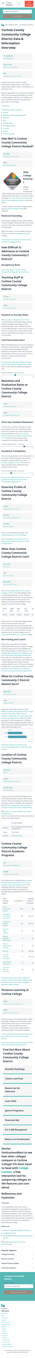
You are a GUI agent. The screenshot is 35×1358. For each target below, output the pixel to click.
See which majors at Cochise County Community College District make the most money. (16, 747)
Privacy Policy (6, 1342)
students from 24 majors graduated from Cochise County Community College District (16, 882)
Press (2, 1315)
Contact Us (4, 1318)
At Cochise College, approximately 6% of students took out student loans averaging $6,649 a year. (17, 653)
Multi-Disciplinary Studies (6, 909)
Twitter (4, 1331)
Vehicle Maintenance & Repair (7, 946)
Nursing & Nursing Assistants (6, 969)
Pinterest (4, 1333)
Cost (4, 120)
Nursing (5, 951)
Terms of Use (5, 1340)
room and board (22, 635)
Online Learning (8, 134)
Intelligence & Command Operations (7, 916)
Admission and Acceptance (12, 110)
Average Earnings (9, 126)
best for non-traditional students (13, 200)
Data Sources (5, 1322)
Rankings (6, 106)
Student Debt (7, 123)
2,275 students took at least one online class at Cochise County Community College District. (17, 1036)
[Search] (19, 4)
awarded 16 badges (12, 209)
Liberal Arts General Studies (6, 923)
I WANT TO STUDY (9, 1283)
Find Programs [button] (29, 4)
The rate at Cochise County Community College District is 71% (16, 436)
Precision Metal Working (6, 931)
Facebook (5, 1335)
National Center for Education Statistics (17, 1230)
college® (5, 1309)
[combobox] (19, 4)
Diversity (6, 118)
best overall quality (25, 198)
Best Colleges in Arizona (21, 233)
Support (3, 1320)
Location (6, 128)
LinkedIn (4, 1338)
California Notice (6, 1344)
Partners (3, 1329)
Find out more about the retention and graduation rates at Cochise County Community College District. (15, 479)
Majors (5, 131)
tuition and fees (7, 635)
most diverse (13, 198)
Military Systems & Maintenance (7, 938)
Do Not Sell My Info (7, 1346)
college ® (9, 4)
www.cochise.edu (16, 836)
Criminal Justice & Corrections (6, 956)
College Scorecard (9, 1233)
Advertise (4, 1327)
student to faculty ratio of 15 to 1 (18, 320)
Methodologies (5, 1324)
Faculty (5, 112)
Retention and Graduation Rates (14, 115)
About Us (4, 1313)
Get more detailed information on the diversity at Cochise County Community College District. (15, 541)
